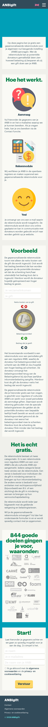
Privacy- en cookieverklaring (16, 712)
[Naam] (24, 650)
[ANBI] (24, 662)
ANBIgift (9, 5)
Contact (7, 705)
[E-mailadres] (24, 656)
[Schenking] (24, 296)
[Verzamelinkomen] (24, 290)
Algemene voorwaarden (14, 709)
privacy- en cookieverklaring (20, 672)
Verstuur (24, 683)
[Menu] (44, 5)
